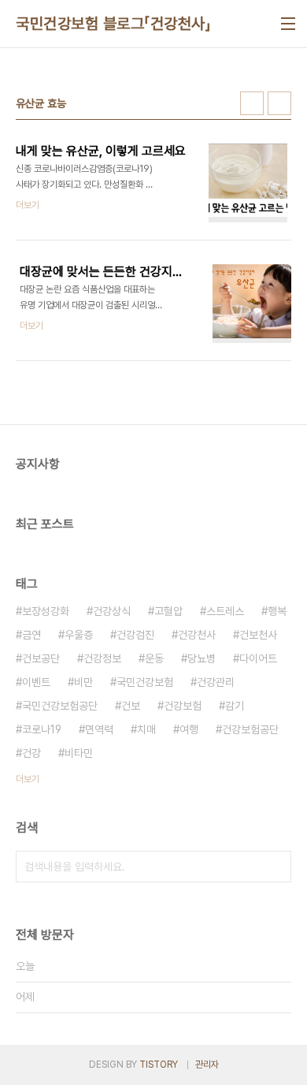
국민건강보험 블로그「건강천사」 (113, 24)
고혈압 (168, 611)
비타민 (79, 753)
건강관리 (216, 682)
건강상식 (112, 611)
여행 (188, 729)
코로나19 (41, 729)
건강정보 (102, 658)
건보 (130, 705)
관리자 (207, 1064)
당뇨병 (201, 658)
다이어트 (258, 658)
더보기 (27, 779)
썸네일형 (252, 103)
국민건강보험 (145, 682)
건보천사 (258, 634)
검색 (275, 867)
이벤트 (36, 682)
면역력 (99, 729)
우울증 (79, 634)
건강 (31, 753)
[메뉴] (288, 24)
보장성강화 (45, 611)
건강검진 (135, 634)
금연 (31, 634)
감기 (234, 705)
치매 (146, 729)
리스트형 (279, 103)
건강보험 (183, 705)
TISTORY (158, 1064)
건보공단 (41, 658)
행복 (277, 611)
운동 (154, 658)
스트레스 (225, 611)
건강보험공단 (250, 729)
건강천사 (197, 634)
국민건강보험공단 (60, 705)
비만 (83, 682)
